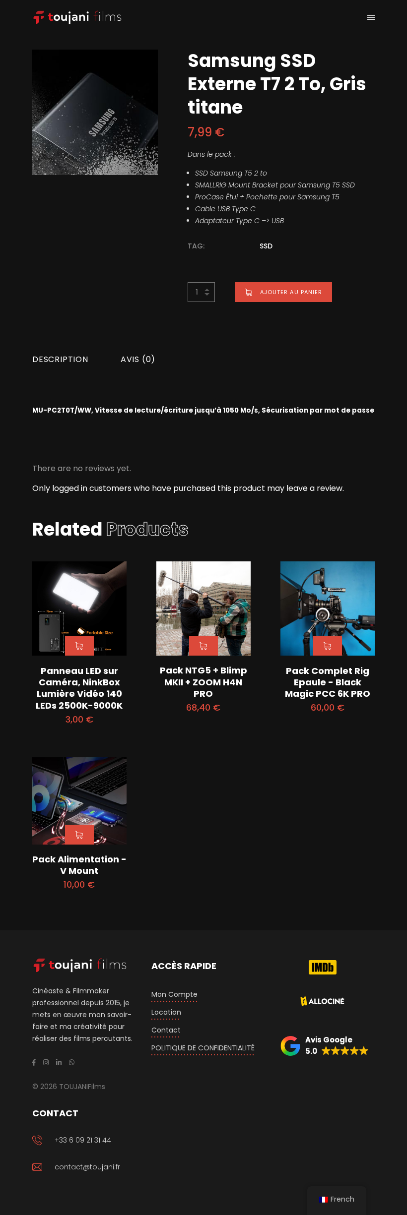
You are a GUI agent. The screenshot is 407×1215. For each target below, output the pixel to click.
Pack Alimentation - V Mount (79, 865)
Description (60, 359)
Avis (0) (138, 359)
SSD (266, 246)
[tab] (60, 359)
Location (166, 1012)
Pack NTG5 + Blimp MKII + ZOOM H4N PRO (203, 682)
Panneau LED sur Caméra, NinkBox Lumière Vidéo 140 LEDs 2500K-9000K (79, 688)
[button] (325, 1046)
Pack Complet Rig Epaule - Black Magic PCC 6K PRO (327, 682)
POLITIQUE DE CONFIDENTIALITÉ (203, 1048)
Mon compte (174, 994)
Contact (166, 1030)
